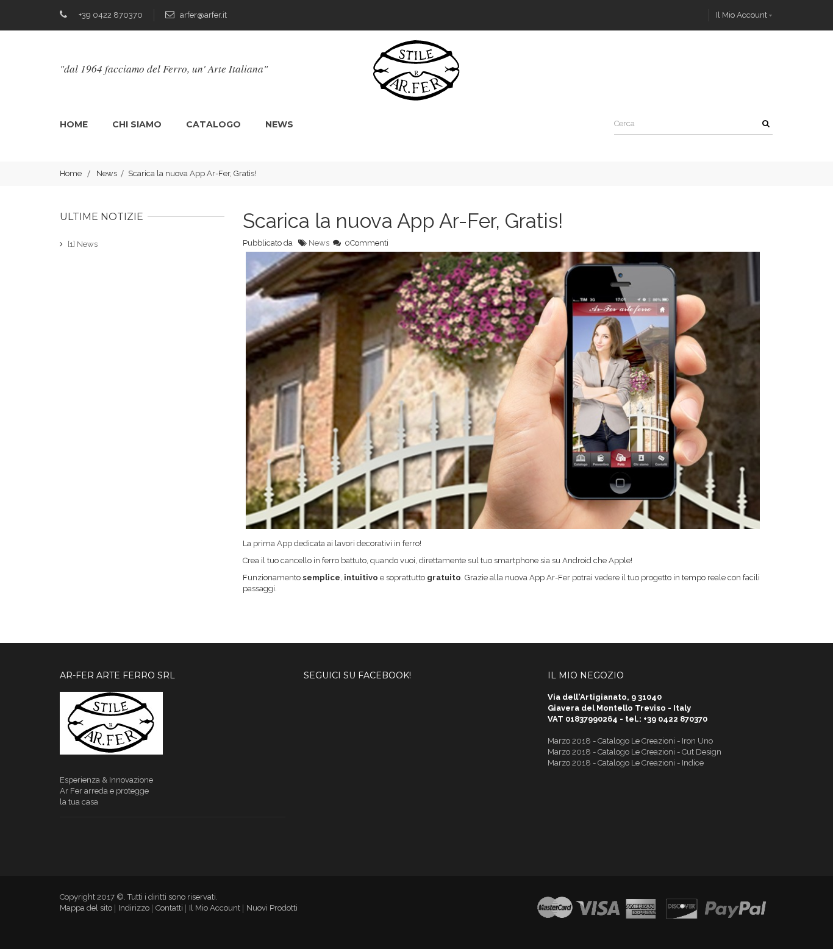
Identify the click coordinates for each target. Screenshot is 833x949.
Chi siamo (137, 124)
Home (74, 124)
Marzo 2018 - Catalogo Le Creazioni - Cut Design (634, 751)
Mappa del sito (86, 907)
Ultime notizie (101, 216)
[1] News (83, 244)
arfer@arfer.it (203, 15)
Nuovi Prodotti (272, 907)
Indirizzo (133, 907)
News (279, 124)
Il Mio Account (741, 15)
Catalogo (213, 124)
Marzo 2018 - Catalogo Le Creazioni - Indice (626, 762)
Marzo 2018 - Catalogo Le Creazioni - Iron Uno (630, 740)
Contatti (169, 907)
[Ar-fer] (416, 70)
